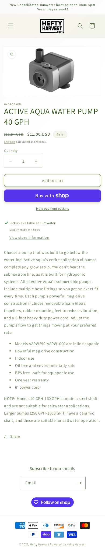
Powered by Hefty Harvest (68, 544)
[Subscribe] (79, 483)
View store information (29, 237)
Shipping (9, 141)
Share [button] (15, 436)
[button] (11, 26)
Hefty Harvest (39, 544)
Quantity (11, 150)
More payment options (52, 208)
